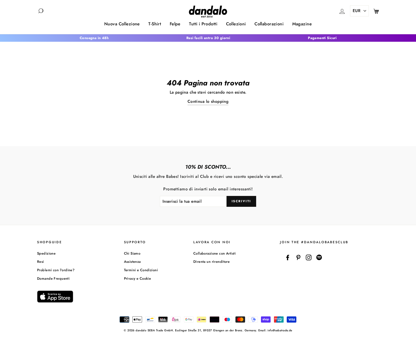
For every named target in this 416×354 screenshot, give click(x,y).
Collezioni (236, 24)
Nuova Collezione (122, 24)
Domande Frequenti (53, 278)
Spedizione (46, 253)
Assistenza (132, 261)
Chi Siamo (132, 253)
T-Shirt (154, 24)
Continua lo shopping (208, 101)
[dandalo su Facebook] (288, 258)
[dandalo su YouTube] (319, 258)
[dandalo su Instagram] (309, 258)
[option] (94, 38)
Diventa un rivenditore (211, 261)
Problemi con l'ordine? (55, 270)
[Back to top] (401, 339)
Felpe (175, 24)
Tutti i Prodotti (203, 24)
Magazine (302, 24)
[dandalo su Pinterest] (298, 258)
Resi (40, 261)
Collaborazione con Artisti (214, 253)
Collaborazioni (269, 24)
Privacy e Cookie (137, 278)
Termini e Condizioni (141, 270)
